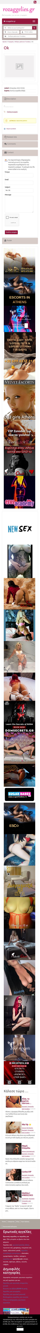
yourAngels (25, 1198)
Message (8, 195)
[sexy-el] (19, 686)
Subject (7, 187)
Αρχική (5, 41)
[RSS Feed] (35, 3)
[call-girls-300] (19, 402)
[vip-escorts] (19, 290)
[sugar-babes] (19, 794)
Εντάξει (20, 1329)
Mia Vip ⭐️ (26, 1124)
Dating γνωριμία (12, 112)
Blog (17, 1221)
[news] (19, 529)
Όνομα (7, 172)
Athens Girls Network (28, 1151)
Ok (6, 47)
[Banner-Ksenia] (19, 850)
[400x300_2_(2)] (19, 1072)
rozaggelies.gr (10, 21)
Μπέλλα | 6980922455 (27, 1194)
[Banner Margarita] (19, 748)
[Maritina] (19, 593)
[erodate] (20, 345)
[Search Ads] (34, 27)
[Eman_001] (19, 775)
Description (11, 99)
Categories (11, 1221)
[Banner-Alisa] (19, 913)
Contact (10, 152)
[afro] (20, 561)
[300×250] (19, 261)
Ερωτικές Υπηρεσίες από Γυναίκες (28, 1201)
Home (4, 1221)
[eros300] (19, 492)
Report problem (11, 128)
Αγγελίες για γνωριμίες (11, 1291)
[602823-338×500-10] (19, 977)
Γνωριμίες (11, 41)
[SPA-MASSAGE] (19, 881)
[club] (19, 944)
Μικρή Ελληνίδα (26, 1147)
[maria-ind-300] (19, 625)
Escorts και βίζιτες (10, 1289)
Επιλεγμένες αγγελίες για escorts (15, 1297)
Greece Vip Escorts (27, 1128)
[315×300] (19, 461)
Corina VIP (26, 1172)
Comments (11, 144)
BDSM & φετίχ (22, 1289)
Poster (9, 240)
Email (7, 179)
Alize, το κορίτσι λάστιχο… (26, 1101)
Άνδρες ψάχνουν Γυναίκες (22, 41)
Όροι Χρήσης (25, 1221)
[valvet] (19, 371)
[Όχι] (37, 1324)
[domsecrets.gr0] (19, 716)
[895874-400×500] (19, 1015)
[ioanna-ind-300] (19, 657)
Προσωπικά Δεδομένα (10, 1226)
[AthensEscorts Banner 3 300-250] (19, 433)
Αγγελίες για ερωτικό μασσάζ (14, 1294)
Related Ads (12, 137)
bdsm (27, 1245)
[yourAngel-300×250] (19, 319)
